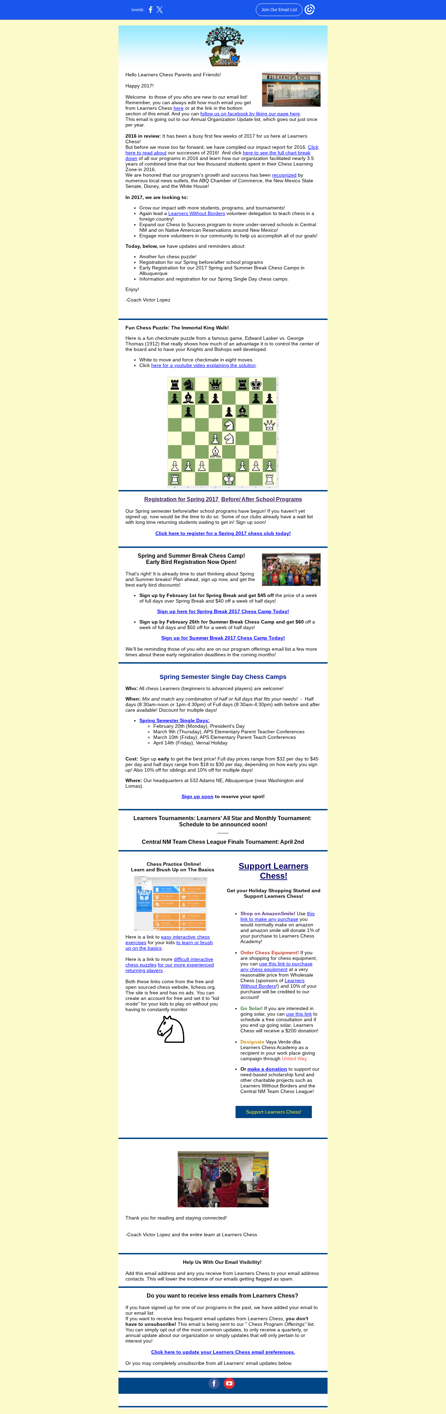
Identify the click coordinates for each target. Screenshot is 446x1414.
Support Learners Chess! (273, 1112)
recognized (284, 175)
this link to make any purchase (277, 916)
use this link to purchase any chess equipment (276, 966)
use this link (299, 1014)
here (179, 108)
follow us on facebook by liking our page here (250, 113)
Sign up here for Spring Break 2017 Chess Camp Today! (223, 611)
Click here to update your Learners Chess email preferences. (223, 1352)
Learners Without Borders (196, 213)
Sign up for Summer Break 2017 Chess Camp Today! (223, 638)
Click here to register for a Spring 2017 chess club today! (223, 533)
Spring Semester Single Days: (174, 720)
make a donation (267, 1069)
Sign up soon (198, 796)
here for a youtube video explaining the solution (203, 365)
